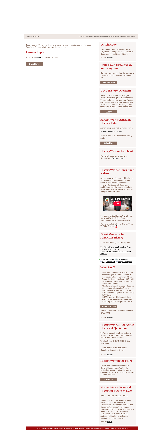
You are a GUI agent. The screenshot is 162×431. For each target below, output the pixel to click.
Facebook (128, 2)
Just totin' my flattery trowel (111, 131)
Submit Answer (109, 307)
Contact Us (124, 428)
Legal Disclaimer (115, 428)
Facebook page (118, 158)
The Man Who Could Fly (109, 249)
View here (108, 380)
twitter (124, 2)
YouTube (132, 2)
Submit (109, 112)
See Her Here (109, 83)
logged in (39, 57)
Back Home (34, 64)
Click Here (108, 143)
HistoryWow (43, 19)
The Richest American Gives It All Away (115, 247)
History (110, 57)
